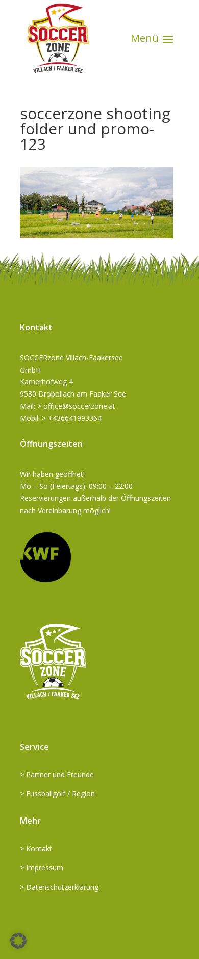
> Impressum (41, 867)
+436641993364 (75, 418)
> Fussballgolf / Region (57, 793)
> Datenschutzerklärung (59, 887)
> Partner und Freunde (57, 774)
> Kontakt (36, 848)
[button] (18, 940)
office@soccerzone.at (79, 406)
